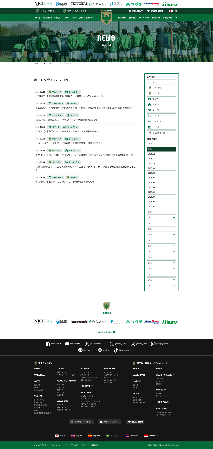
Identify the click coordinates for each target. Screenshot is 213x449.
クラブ (155, 99)
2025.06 (151, 182)
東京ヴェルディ (45, 363)
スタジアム (60, 387)
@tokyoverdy (88, 350)
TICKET (66, 18)
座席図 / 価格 (38, 402)
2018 (150, 246)
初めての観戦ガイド (40, 390)
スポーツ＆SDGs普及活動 (88, 377)
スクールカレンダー (86, 380)
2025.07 (151, 177)
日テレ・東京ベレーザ (50, 11)
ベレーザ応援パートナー (164, 415)
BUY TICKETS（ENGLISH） (43, 413)
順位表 (36, 387)
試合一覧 (37, 385)
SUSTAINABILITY (136, 11)
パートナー (157, 121)
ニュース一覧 (47, 63)
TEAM (74, 18)
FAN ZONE (167, 18)
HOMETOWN (144, 18)
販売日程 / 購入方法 (40, 405)
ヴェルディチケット (112, 421)
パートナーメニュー (86, 399)
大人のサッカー (85, 375)
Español (96, 435)
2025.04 (151, 192)
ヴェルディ (157, 87)
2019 (150, 240)
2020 (150, 234)
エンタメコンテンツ (110, 380)
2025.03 (151, 197)
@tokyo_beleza (120, 343)
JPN (176, 11)
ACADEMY (122, 18)
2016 (150, 257)
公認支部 (60, 395)
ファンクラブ (108, 372)
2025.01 (151, 206)
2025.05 (151, 187)
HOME (36, 63)
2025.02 (151, 201)
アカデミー (157, 110)
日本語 (62, 435)
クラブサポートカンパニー (89, 404)
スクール (156, 116)
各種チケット (38, 410)
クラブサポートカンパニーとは (90, 401)
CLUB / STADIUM (86, 18)
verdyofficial (56, 343)
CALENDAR (47, 18)
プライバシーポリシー (78, 445)
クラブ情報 (60, 384)
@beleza (106, 350)
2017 (150, 251)
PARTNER (156, 18)
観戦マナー (60, 390)
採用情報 (94, 445)
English (79, 435)
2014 (150, 268)
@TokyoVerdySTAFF (97, 343)
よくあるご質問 (40, 445)
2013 (150, 274)
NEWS (37, 18)
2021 (150, 229)
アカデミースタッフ (63, 410)
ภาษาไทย (134, 435)
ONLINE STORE (157, 11)
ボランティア (61, 392)
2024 (150, 212)
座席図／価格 (137, 400)
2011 (150, 285)
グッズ (106, 377)
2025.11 (151, 158)
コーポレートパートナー (88, 396)
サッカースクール (86, 372)
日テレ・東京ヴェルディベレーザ (152, 363)
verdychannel (75, 343)
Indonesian (153, 435)
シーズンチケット (40, 400)
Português (115, 435)
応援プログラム (109, 383)
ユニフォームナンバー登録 (66, 375)
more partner (105, 332)
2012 (150, 280)
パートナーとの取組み (87, 406)
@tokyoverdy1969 (125, 350)
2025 (150, 149)
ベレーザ (156, 93)
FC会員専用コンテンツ (111, 375)
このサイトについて (58, 445)
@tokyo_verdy (141, 343)
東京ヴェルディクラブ (76, 11)
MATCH (57, 18)
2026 (150, 143)
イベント (156, 127)
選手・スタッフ (62, 372)
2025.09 (151, 168)
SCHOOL (132, 18)
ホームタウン (158, 104)
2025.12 (151, 154)
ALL (154, 82)
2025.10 (151, 163)
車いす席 (37, 408)
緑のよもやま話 (159, 133)
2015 (150, 263)
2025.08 (151, 173)
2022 (150, 223)
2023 (150, 217)
